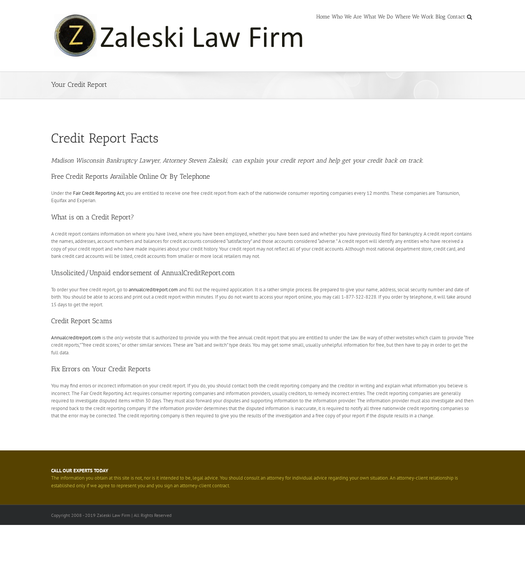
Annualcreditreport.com (76, 337)
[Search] (469, 16)
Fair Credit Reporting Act (98, 193)
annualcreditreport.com (153, 289)
